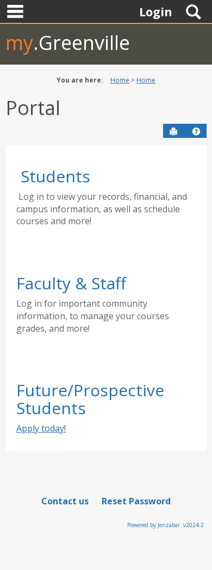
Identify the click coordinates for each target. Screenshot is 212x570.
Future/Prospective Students (90, 399)
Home (119, 80)
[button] (196, 131)
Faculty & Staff (71, 283)
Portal (32, 107)
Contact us (65, 501)
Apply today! (41, 428)
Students (55, 176)
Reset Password (136, 501)
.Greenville (67, 42)
